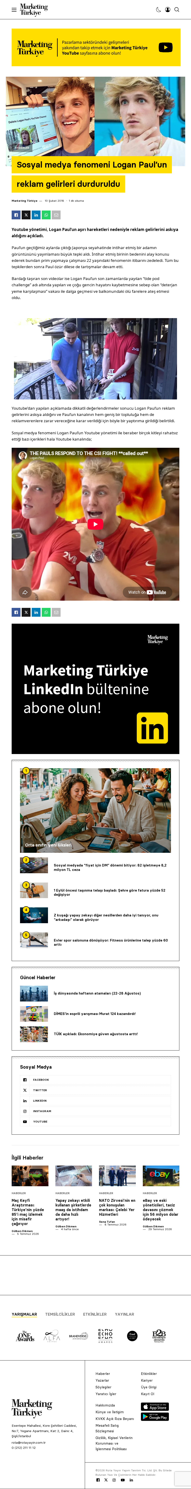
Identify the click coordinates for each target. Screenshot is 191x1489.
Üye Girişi (149, 1387)
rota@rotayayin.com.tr (29, 1442)
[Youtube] (122, 1480)
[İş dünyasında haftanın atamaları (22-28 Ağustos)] (34, 993)
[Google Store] (155, 1419)
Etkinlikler (95, 1314)
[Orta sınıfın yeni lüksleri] (95, 810)
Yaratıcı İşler (106, 1394)
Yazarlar (102, 1380)
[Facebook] (98, 1480)
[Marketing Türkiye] (35, 9)
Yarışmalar (24, 1314)
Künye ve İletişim (110, 1412)
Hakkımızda (105, 1405)
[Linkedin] (131, 1480)
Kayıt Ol (147, 1394)
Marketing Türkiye (25, 200)
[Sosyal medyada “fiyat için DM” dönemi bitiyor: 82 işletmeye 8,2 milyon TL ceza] (34, 865)
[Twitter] (106, 1480)
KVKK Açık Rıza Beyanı (115, 1419)
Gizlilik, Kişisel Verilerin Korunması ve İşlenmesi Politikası (114, 1443)
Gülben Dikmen (22, 1231)
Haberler (22, 148)
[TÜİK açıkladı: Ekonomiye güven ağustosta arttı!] (34, 1034)
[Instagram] (113, 1480)
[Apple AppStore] (155, 1409)
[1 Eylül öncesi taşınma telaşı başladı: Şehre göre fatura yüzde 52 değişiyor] (34, 890)
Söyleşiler (103, 1387)
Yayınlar (124, 1314)
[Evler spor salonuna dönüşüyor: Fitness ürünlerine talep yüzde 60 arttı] (34, 940)
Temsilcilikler (60, 1314)
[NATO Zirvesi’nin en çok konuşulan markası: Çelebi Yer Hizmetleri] (117, 1176)
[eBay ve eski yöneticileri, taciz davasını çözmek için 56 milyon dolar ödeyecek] (161, 1176)
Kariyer (147, 1380)
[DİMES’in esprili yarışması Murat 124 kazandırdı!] (34, 1014)
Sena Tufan (107, 1221)
